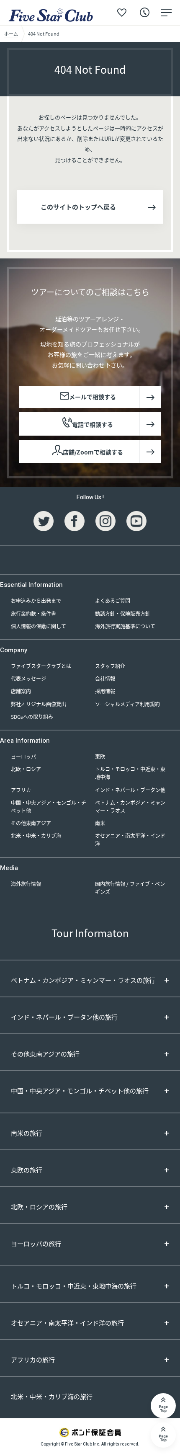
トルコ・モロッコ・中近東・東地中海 (130, 772)
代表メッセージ (28, 678)
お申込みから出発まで (36, 600)
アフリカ (21, 789)
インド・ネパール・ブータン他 (130, 789)
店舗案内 (21, 690)
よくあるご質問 (112, 600)
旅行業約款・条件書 (33, 613)
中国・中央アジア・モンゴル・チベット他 (48, 806)
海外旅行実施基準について (125, 626)
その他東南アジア (31, 822)
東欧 (100, 756)
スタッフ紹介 (110, 665)
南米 (100, 822)
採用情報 (105, 690)
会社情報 (105, 678)
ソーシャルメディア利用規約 (127, 703)
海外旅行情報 (26, 883)
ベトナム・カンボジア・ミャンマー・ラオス (130, 806)
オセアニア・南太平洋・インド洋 (130, 839)
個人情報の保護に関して (38, 626)
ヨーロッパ (23, 756)
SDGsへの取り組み (32, 716)
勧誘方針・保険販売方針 (122, 613)
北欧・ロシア (26, 768)
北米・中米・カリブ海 (36, 835)
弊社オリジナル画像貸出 (38, 703)
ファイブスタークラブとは (41, 665)
